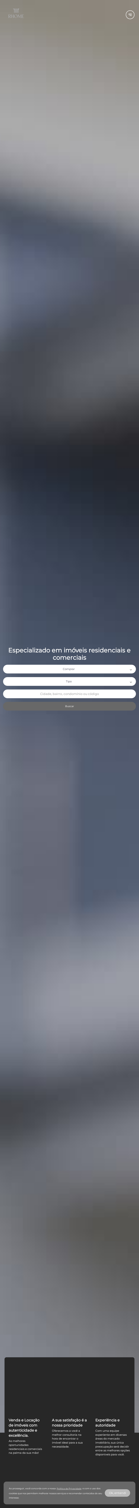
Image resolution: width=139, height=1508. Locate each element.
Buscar (69, 706)
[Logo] (63, 15)
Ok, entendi (117, 1493)
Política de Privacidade (69, 1488)
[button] (69, 669)
